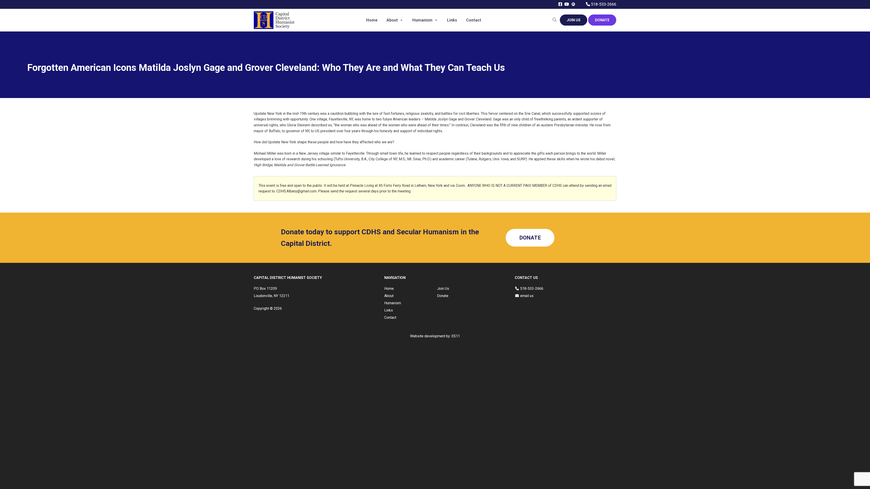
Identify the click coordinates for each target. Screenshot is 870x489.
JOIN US (573, 20)
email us (527, 296)
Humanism (422, 20)
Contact (473, 20)
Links (452, 20)
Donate (442, 296)
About (392, 20)
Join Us (443, 288)
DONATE (602, 20)
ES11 (456, 336)
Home (371, 20)
